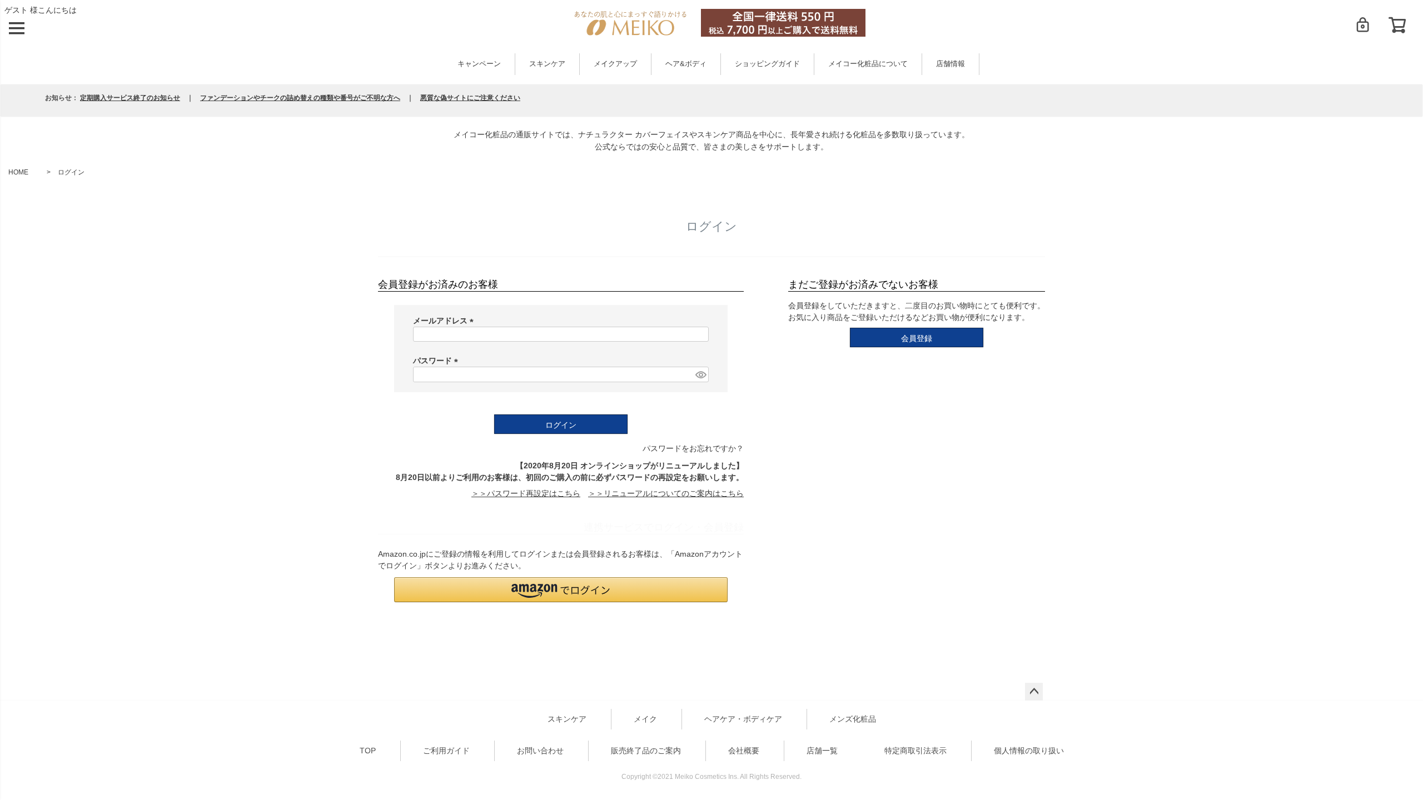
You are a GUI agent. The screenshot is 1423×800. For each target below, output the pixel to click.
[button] (561, 589)
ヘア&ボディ (685, 64)
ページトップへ (1034, 692)
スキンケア (547, 64)
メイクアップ (615, 64)
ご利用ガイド (446, 750)
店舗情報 (950, 64)
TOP (368, 750)
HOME (18, 172)
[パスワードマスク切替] (700, 374)
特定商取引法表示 (915, 750)
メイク (645, 718)
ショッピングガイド (767, 64)
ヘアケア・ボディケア (743, 718)
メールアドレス (445, 320)
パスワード (437, 360)
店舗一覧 (822, 750)
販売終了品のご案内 (646, 750)
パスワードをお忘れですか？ (693, 448)
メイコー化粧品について (868, 64)
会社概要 (743, 750)
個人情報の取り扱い (1029, 750)
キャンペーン (479, 64)
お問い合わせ (540, 750)
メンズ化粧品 (852, 718)
